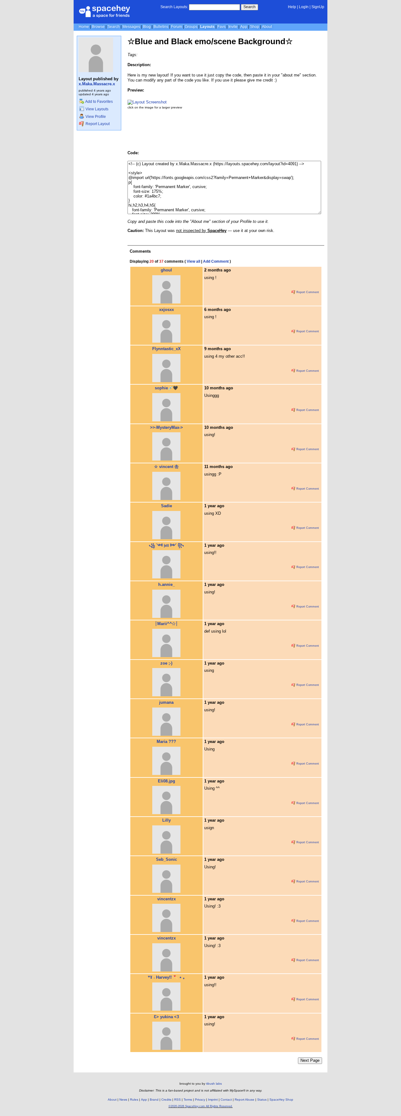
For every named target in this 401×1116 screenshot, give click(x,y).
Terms (188, 1099)
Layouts (207, 26)
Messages (131, 26)
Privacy (200, 1099)
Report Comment (307, 292)
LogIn (304, 7)
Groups (191, 26)
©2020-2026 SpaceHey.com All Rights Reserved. (201, 1106)
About (267, 26)
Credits (166, 1099)
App (243, 26)
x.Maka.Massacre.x (97, 84)
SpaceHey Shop (281, 1099)
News (123, 1099)
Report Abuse (244, 1099)
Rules (134, 1099)
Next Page (310, 1060)
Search (249, 7)
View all (193, 261)
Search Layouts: (174, 7)
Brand (154, 1099)
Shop (254, 26)
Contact (226, 1099)
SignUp (317, 7)
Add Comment (216, 261)
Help (292, 7)
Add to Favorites (99, 101)
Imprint (213, 1099)
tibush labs (214, 1083)
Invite (232, 26)
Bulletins (161, 26)
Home (84, 26)
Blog (147, 26)
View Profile (95, 116)
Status (262, 1099)
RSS (177, 1099)
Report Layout (97, 124)
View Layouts (96, 109)
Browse (98, 26)
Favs (221, 26)
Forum (176, 26)
